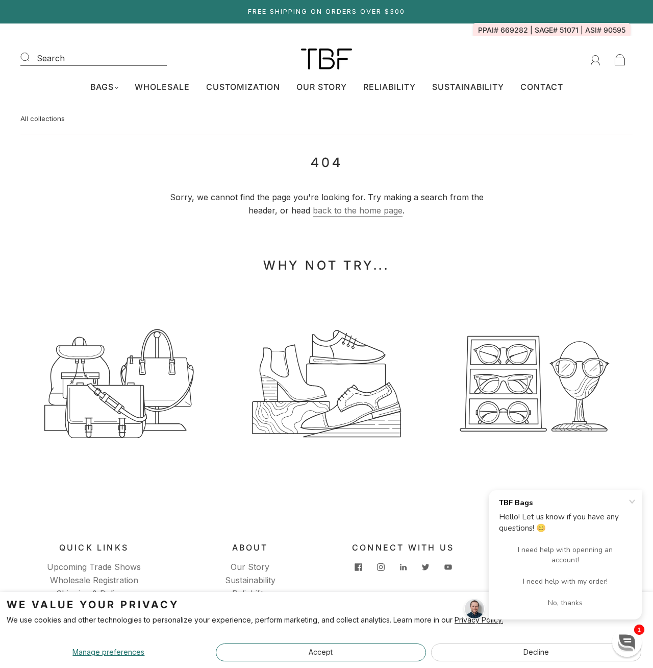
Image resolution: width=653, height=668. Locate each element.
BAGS (102, 87)
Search (51, 58)
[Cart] (620, 58)
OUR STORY (321, 87)
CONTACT (541, 87)
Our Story (250, 567)
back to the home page (358, 210)
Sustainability (250, 580)
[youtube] (448, 567)
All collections (42, 118)
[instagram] (380, 567)
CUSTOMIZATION (243, 87)
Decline (536, 652)
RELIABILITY (389, 87)
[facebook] (358, 567)
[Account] (596, 58)
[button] (627, 642)
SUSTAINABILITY (468, 87)
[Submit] (31, 57)
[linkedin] (403, 567)
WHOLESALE (162, 87)
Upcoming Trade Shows (94, 567)
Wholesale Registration (94, 580)
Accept (321, 652)
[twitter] (425, 567)
